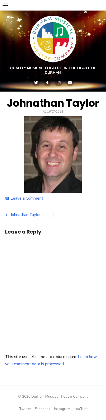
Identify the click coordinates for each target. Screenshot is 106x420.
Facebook (42, 408)
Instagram (62, 408)
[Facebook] (47, 82)
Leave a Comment (27, 198)
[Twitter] (36, 82)
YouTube (81, 408)
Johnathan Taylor (26, 214)
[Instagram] (59, 82)
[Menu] (5, 5)
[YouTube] (70, 82)
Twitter (25, 408)
